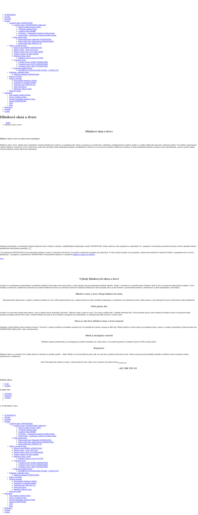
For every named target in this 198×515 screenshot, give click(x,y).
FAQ (11, 103)
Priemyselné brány (20, 37)
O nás (7, 384)
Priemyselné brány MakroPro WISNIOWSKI (34, 39)
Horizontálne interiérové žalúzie (25, 81)
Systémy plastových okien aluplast (26, 54)
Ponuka (7, 21)
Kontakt (7, 109)
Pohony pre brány (15, 76)
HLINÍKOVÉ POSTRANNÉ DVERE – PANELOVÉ (38, 70)
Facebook (8, 394)
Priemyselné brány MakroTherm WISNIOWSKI (36, 41)
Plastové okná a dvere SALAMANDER (28, 52)
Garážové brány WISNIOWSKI (21, 23)
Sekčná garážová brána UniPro (29, 27)
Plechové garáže (15, 91)
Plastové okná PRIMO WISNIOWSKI (28, 48)
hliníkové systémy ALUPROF (84, 254)
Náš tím (7, 17)
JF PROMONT (10, 15)
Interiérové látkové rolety (23, 89)
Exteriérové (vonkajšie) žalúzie (25, 83)
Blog (11, 105)
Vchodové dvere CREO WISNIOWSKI (33, 66)
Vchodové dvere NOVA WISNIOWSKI (33, 64)
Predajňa (8, 19)
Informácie (8, 93)
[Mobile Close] (1, 411)
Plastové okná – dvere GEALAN (26, 50)
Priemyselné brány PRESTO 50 (29, 43)
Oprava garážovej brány (18, 97)
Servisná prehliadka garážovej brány (22, 99)
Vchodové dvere (20, 60)
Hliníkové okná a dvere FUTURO (30, 58)
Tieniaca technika (15, 78)
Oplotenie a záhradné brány (19, 72)
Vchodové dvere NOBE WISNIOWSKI (33, 62)
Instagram (8, 396)
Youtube (8, 398)
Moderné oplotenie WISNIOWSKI (26, 74)
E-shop (7, 111)
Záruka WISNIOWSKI (17, 101)
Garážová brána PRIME (27, 31)
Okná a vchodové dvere (17, 46)
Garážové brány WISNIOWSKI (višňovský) (30, 25)
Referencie (8, 107)
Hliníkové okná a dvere (22, 56)
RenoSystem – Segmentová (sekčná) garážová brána (37, 35)
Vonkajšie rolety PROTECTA (25, 85)
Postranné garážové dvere (23, 68)
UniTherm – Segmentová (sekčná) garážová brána (36, 33)
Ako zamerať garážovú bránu (19, 95)
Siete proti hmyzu (20, 87)
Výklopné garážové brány (27, 29)
